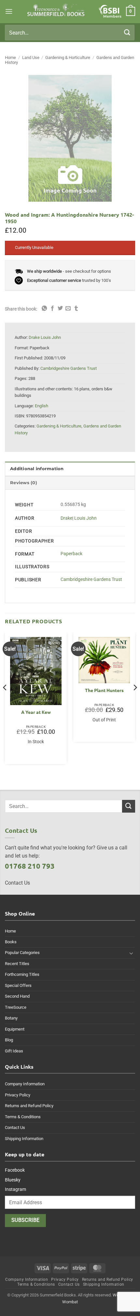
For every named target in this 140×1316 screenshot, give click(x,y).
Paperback (71, 554)
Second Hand (17, 996)
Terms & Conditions (23, 1116)
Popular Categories (22, 952)
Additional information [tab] (37, 468)
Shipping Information (24, 1138)
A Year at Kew (36, 712)
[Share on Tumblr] (76, 308)
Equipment (14, 1029)
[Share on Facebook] (52, 308)
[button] (9, 11)
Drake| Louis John (79, 518)
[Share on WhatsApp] (44, 308)
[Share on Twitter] (60, 308)
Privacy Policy (17, 1094)
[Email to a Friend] (68, 308)
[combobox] (69, 32)
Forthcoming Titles (22, 974)
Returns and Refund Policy (29, 1105)
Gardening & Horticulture (67, 57)
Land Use (30, 57)
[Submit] (127, 32)
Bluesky (13, 1179)
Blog (9, 1039)
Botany (11, 1018)
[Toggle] (131, 953)
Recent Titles (17, 963)
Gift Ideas (14, 1050)
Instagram (15, 1189)
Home (10, 57)
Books (11, 941)
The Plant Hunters (104, 690)
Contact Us (15, 1127)
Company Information (25, 1083)
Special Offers (18, 985)
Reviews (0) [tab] (23, 482)
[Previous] (5, 700)
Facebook (15, 1170)
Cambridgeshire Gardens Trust (91, 579)
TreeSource (15, 1007)
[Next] (135, 700)
